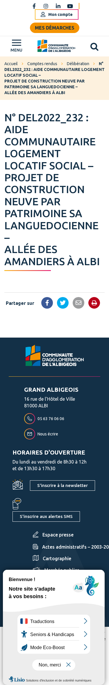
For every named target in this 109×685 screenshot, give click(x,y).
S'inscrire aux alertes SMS (46, 516)
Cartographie (57, 558)
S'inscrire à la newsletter (62, 485)
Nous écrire (47, 434)
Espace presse (58, 534)
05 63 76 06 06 (50, 418)
